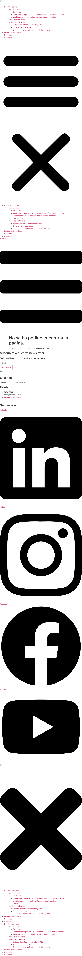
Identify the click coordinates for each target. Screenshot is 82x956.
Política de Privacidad (13, 32)
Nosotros (8, 35)
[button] (41, 121)
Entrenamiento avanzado (23, 27)
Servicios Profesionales (18, 22)
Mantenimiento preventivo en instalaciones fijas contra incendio (38, 14)
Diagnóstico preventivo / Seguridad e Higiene (31, 30)
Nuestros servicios (11, 7)
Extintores (17, 12)
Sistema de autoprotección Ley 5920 (28, 25)
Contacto (8, 38)
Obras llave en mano (17, 20)
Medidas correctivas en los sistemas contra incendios (34, 17)
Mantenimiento (14, 9)
